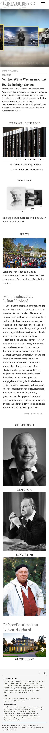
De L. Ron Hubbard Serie (28, 159)
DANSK (35, 686)
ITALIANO (24, 692)
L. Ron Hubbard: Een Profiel (12, 699)
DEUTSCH (41, 688)
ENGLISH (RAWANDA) (25, 686)
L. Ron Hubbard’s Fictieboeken (26, 169)
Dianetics (7, 707)
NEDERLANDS (33, 688)
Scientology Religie (37, 707)
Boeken (23, 699)
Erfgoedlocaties (8, 701)
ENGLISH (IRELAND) (17, 683)
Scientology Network (24, 707)
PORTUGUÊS (31, 692)
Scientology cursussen (21, 709)
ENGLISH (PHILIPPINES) (11, 686)
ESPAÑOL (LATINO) (27, 690)
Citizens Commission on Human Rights (21, 719)
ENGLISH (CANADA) (28, 681)
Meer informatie (32, 413)
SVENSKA (18, 690)
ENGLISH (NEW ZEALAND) (31, 683)
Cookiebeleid (24, 728)
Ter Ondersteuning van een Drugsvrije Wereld (21, 715)
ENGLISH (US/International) (12, 681)
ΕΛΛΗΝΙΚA (17, 692)
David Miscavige (8, 709)
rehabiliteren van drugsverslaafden (27, 388)
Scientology (14, 707)
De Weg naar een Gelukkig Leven (25, 714)
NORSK (12, 690)
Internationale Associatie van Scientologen (22, 711)
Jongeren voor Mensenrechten (22, 718)
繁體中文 (26, 688)
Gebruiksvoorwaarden (36, 728)
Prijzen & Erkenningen (32, 699)
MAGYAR (6, 690)
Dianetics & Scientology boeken (25, 164)
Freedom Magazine (9, 714)
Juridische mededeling (9, 730)
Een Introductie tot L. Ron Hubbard (18, 298)
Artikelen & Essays (19, 701)
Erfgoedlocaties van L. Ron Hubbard (20, 627)
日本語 (13, 688)
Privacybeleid (15, 728)
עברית (7, 688)
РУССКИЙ (19, 688)
